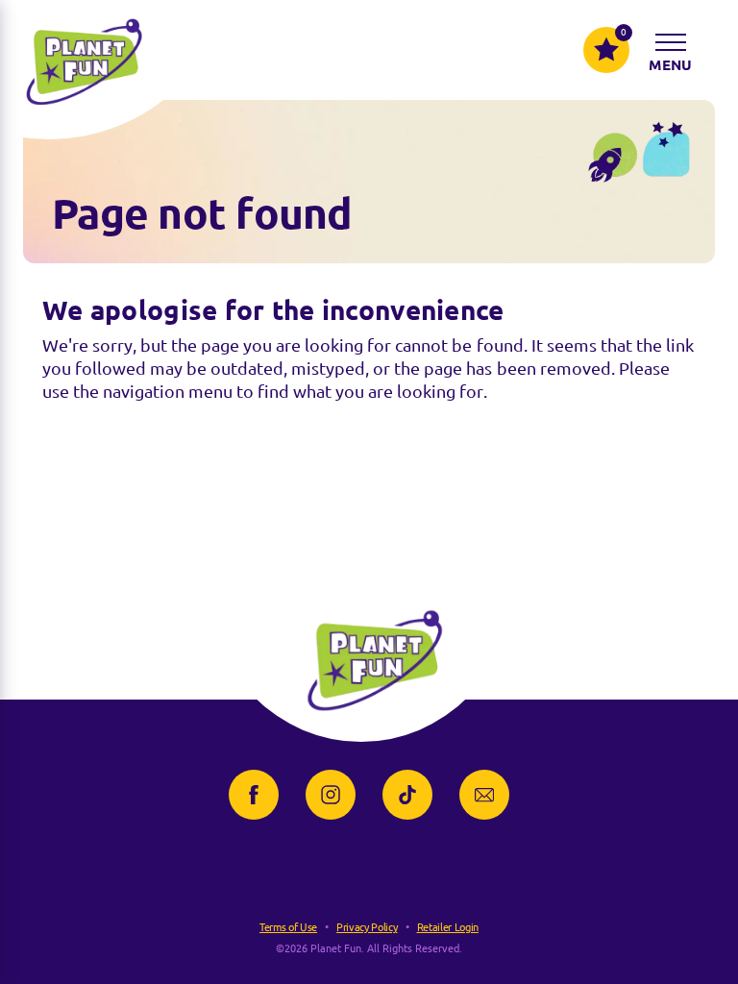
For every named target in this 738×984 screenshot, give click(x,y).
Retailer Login (448, 927)
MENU (670, 65)
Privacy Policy (366, 927)
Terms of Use (288, 927)
